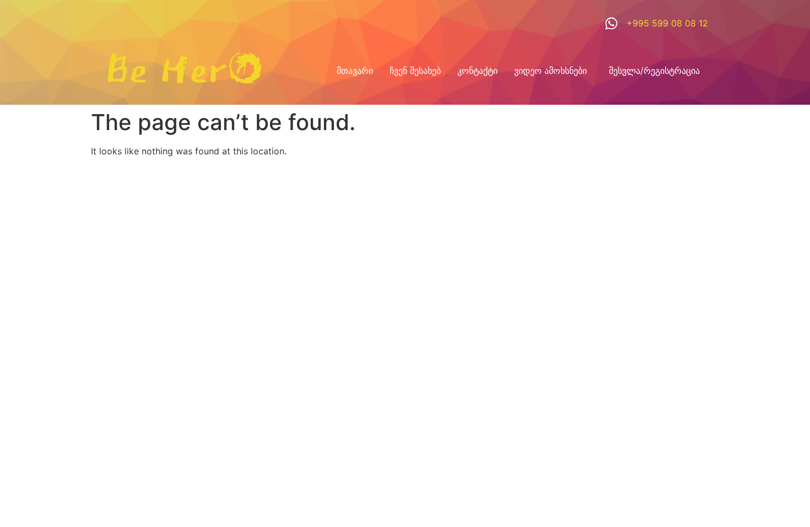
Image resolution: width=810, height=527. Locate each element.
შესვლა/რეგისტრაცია (654, 70)
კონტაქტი (477, 70)
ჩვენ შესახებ (415, 70)
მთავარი (355, 70)
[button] (553, 70)
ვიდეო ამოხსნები (550, 70)
